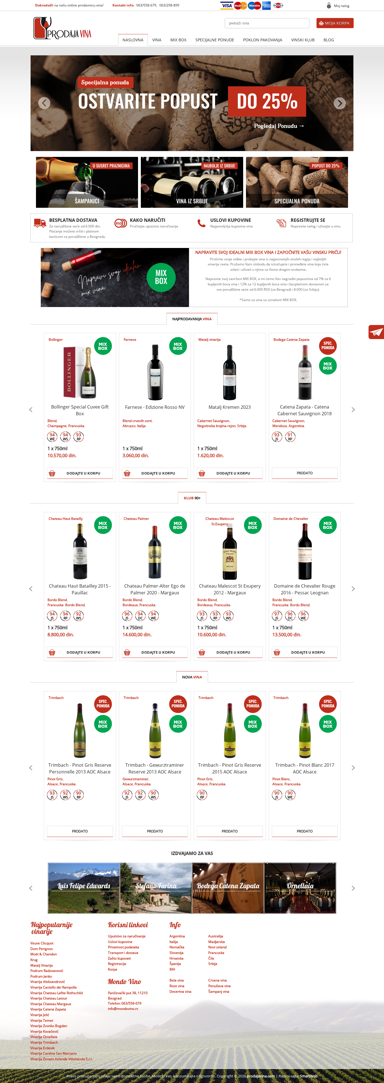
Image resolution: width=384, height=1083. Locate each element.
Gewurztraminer (135, 779)
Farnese (130, 339)
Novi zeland (217, 947)
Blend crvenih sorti (137, 420)
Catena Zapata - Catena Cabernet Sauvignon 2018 (304, 410)
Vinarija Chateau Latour (48, 998)
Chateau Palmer (136, 518)
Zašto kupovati (119, 958)
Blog (329, 39)
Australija (215, 936)
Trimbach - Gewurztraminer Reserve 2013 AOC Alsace (154, 768)
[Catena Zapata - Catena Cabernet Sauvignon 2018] (304, 367)
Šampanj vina (218, 991)
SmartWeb (309, 1076)
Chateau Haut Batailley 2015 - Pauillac (80, 589)
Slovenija (177, 952)
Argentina (296, 425)
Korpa (112, 969)
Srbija (241, 425)
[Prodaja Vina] (62, 20)
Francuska (76, 425)
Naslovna (133, 39)
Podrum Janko (41, 976)
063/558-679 (146, 5)
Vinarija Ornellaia (43, 1036)
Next (353, 409)
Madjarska (216, 941)
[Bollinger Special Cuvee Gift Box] (80, 367)
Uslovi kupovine (120, 941)
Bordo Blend (57, 599)
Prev (30, 409)
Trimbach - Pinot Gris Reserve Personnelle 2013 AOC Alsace (79, 768)
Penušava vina (219, 985)
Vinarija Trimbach (44, 1042)
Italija (141, 425)
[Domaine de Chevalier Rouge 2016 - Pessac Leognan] (304, 546)
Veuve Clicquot (41, 943)
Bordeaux (130, 605)
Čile (211, 958)
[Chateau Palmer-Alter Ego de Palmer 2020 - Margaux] (155, 546)
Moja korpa (337, 23)
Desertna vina (180, 991)
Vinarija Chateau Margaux (50, 1003)
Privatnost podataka (123, 947)
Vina (156, 39)
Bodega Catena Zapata (292, 339)
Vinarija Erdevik (42, 1048)
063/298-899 (169, 5)
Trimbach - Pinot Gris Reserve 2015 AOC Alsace (229, 768)
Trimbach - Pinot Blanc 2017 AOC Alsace (304, 768)
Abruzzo (129, 425)
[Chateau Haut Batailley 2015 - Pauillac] (80, 546)
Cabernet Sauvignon (213, 420)
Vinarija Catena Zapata (48, 1009)
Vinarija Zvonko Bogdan (48, 1025)
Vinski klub (303, 39)
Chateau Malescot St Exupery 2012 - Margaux (230, 589)
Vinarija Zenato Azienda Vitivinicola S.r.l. (61, 1059)
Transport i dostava (123, 952)
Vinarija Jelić (39, 1014)
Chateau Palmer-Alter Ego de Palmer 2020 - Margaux (154, 589)
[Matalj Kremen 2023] (230, 367)
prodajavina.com (261, 1076)
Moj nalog (341, 5)
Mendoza (279, 425)
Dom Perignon (41, 948)
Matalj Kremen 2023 (230, 407)
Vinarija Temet (41, 1020)
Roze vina (177, 985)
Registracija (117, 963)
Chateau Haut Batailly (66, 518)
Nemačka (177, 947)
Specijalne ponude (214, 39)
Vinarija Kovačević (44, 1031)
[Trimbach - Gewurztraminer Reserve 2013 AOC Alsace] (155, 725)
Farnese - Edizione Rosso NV (155, 407)
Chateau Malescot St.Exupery (219, 521)
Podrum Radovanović (46, 970)
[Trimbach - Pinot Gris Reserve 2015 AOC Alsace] (230, 725)
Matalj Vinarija (41, 965)
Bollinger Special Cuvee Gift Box (80, 410)
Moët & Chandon (43, 954)
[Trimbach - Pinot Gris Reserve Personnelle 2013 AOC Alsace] (80, 725)
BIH (172, 969)
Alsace (53, 784)
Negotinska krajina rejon (216, 425)
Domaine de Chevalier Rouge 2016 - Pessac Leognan (304, 589)
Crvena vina (217, 980)
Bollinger (56, 339)
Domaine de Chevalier (291, 518)
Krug (34, 959)
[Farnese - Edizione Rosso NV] (155, 367)
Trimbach (56, 697)
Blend (52, 420)
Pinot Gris (55, 779)
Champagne (57, 425)
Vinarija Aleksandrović (47, 981)
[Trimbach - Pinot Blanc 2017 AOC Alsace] (304, 725)
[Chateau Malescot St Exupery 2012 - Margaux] (230, 546)
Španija (175, 963)
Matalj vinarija (209, 339)
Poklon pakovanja (262, 39)
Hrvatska (177, 958)
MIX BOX (178, 39)
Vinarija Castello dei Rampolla (53, 987)
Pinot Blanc (281, 779)
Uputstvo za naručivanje (127, 936)
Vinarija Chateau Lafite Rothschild (56, 993)
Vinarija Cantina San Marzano (53, 1053)
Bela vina (177, 980)
